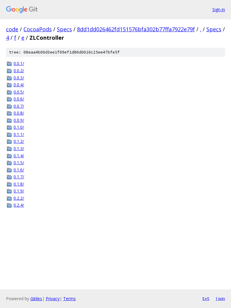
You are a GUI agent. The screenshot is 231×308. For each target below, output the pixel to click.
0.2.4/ (19, 205)
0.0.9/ (19, 120)
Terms (69, 298)
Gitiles (36, 298)
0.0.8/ (19, 113)
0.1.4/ (19, 156)
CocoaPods (37, 29)
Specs (64, 29)
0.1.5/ (19, 162)
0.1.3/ (19, 148)
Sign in (218, 9)
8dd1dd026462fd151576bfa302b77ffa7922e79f (136, 29)
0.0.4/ (19, 85)
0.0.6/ (19, 99)
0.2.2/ (19, 198)
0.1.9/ (19, 191)
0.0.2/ (19, 70)
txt (205, 298)
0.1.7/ (19, 177)
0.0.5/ (19, 92)
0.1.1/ (19, 134)
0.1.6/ (19, 170)
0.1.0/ (19, 127)
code (12, 29)
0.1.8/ (19, 184)
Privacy (53, 298)
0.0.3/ (19, 78)
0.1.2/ (19, 141)
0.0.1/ (19, 63)
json (220, 298)
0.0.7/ (19, 106)
